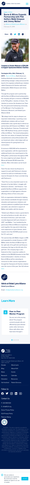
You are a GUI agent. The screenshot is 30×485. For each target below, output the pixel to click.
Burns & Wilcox (10, 76)
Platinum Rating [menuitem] (6, 417)
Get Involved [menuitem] (5, 382)
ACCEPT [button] (25, 478)
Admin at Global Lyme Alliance (15, 24)
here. (2, 269)
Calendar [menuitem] (14, 375)
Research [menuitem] (4, 375)
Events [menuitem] (13, 372)
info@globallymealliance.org (14, 290)
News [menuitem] (10, 12)
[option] (15, 320)
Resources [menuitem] (14, 379)
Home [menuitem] (5, 12)
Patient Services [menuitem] (16, 382)
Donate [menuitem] (3, 365)
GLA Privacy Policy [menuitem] (7, 413)
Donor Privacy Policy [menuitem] (7, 410)
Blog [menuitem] (2, 368)
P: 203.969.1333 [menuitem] (6, 403)
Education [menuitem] (4, 379)
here (2, 165)
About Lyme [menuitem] (15, 365)
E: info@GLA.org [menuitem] (6, 406)
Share (6, 34)
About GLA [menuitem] (14, 368)
